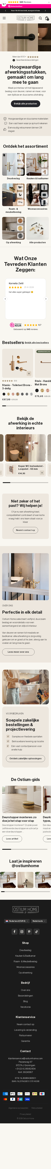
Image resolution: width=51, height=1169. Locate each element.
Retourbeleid (37, 1108)
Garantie (25, 1041)
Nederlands (38, 921)
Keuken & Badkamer (25, 956)
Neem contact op (25, 1024)
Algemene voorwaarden (18, 1108)
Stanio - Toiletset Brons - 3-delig (17, 387)
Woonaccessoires (25, 967)
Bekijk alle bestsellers (37, 343)
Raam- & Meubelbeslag (25, 961)
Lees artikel (12, 839)
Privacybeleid (25, 1114)
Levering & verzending (25, 1030)
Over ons (25, 990)
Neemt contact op (25, 530)
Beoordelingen (25, 996)
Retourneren (25, 1035)
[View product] (34, 442)
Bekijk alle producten (25, 104)
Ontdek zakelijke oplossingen (25, 758)
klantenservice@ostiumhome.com (25, 1058)
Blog (25, 1001)
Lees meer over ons (18, 652)
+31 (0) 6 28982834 (25, 1069)
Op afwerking (25, 973)
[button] (4, 405)
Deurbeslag (25, 950)
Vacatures (25, 1007)
